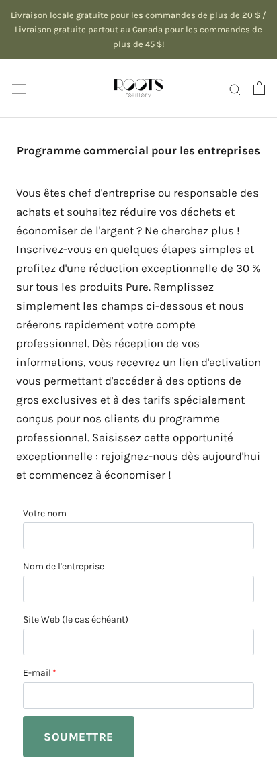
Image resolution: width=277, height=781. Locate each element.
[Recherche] (235, 88)
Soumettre (79, 736)
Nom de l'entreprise (63, 566)
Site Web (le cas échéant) (75, 619)
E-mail (37, 672)
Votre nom (45, 513)
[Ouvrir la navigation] (19, 88)
